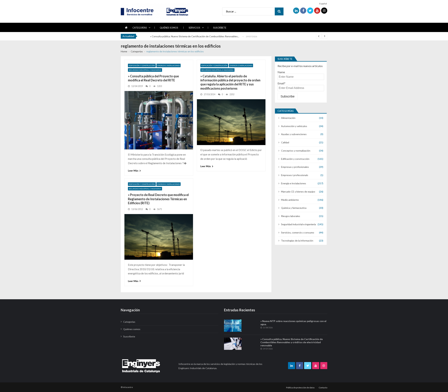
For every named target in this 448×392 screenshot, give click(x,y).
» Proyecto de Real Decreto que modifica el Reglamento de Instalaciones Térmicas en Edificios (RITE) (158, 199)
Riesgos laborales (290, 216)
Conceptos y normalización (295, 150)
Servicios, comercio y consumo (297, 232)
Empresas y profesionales (295, 166)
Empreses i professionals (294, 175)
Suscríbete (219, 27)
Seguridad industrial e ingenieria (145, 70)
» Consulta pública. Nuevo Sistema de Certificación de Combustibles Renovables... (194, 36)
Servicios (194, 27)
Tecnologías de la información (297, 240)
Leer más (133, 170)
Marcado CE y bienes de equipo (298, 191)
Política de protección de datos (300, 387)
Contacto (323, 387)
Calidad (285, 142)
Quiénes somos (169, 27)
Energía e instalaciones (168, 65)
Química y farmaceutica (293, 207)
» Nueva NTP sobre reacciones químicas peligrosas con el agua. (293, 323)
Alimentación (288, 117)
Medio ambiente (290, 199)
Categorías (139, 27)
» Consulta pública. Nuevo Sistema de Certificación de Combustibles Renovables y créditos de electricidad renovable (291, 342)
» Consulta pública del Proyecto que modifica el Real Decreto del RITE (153, 78)
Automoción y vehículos (294, 126)
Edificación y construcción (142, 65)
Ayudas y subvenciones (294, 134)
